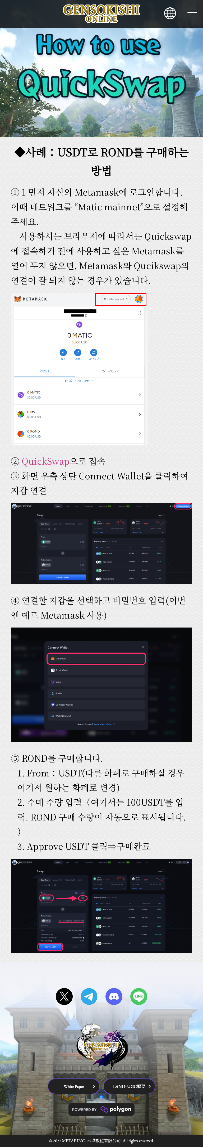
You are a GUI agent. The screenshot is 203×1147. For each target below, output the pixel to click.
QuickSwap (46, 461)
